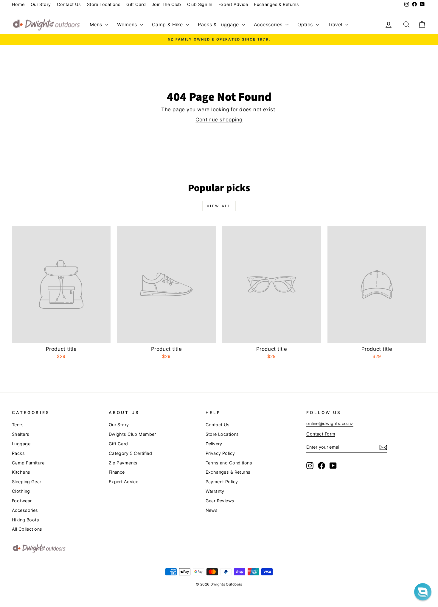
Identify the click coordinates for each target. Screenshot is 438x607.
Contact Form (320, 433)
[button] (422, 591)
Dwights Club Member (132, 434)
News (212, 510)
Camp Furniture (28, 462)
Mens (97, 24)
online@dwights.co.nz (329, 423)
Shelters (20, 434)
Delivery (214, 443)
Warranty (215, 491)
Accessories (269, 24)
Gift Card (136, 4)
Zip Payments (123, 462)
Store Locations (103, 4)
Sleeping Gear (26, 481)
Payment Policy (222, 481)
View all (219, 206)
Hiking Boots (25, 519)
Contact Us (69, 4)
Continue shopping (218, 120)
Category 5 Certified (130, 453)
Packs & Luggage (219, 24)
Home (18, 4)
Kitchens (21, 472)
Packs (18, 453)
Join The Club (166, 4)
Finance (117, 472)
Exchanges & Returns (276, 4)
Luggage (21, 443)
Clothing (21, 491)
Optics (305, 24)
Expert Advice (233, 4)
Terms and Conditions (229, 462)
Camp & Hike (168, 24)
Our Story (41, 4)
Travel (336, 24)
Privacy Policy (220, 453)
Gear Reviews (220, 500)
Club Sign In (199, 4)
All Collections (27, 529)
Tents (18, 424)
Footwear (22, 500)
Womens (128, 24)
